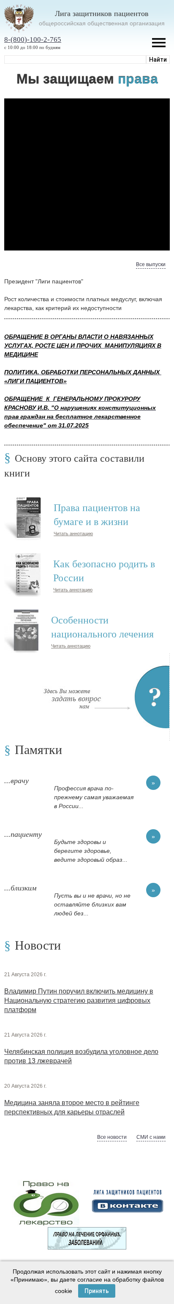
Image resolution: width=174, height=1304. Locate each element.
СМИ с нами (151, 1137)
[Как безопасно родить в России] (22, 557)
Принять (96, 1291)
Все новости (112, 1137)
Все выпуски (151, 264)
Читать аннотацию (73, 533)
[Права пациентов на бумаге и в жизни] (22, 501)
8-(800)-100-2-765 (32, 39)
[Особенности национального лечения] (21, 613)
